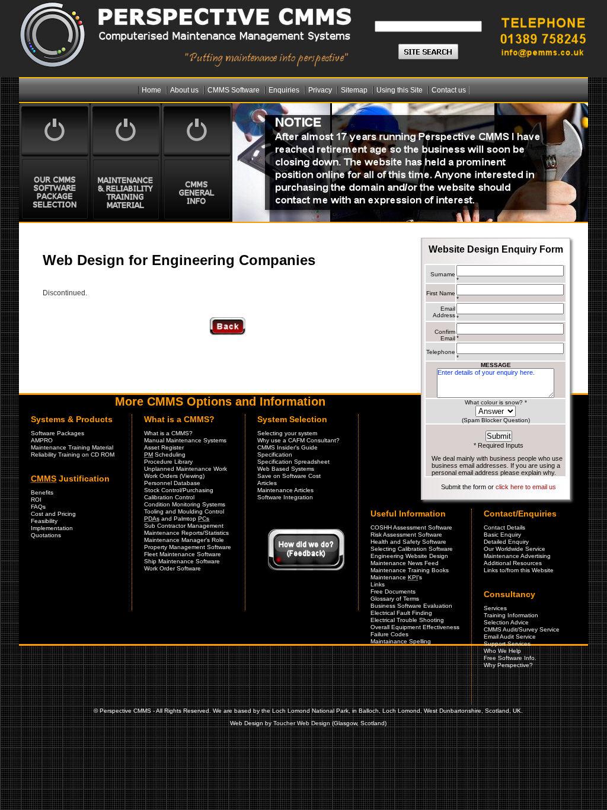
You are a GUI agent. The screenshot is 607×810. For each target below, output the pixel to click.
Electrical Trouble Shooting (407, 620)
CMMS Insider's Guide (287, 447)
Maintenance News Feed (404, 563)
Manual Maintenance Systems (185, 440)
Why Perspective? (508, 665)
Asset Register (164, 447)
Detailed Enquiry (506, 541)
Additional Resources (513, 563)
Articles (267, 483)
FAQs (38, 506)
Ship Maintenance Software (182, 561)
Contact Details (504, 527)
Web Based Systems (285, 468)
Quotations (46, 535)
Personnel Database (172, 483)
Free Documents (393, 591)
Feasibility (44, 521)
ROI (36, 499)
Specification (274, 454)
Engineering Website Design (409, 556)
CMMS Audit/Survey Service (522, 629)
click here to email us (526, 486)
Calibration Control (169, 497)
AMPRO (42, 440)
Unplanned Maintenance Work (185, 468)
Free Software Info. (510, 658)
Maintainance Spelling (400, 641)
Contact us (449, 90)
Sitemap (355, 90)
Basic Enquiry (502, 534)
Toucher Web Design (301, 723)
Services (495, 608)
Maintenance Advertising (517, 556)
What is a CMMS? (168, 433)
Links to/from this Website (519, 570)
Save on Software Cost (289, 476)
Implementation (52, 528)
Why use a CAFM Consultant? (298, 440)
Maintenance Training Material (72, 447)
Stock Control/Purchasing (178, 490)
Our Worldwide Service (514, 549)
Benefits (42, 492)
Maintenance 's (396, 577)
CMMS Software (234, 90)
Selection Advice (506, 622)
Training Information (511, 615)
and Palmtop (176, 518)
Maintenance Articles (285, 490)
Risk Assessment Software (406, 534)
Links (377, 584)
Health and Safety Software (408, 541)
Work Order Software (172, 568)
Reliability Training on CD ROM (72, 454)
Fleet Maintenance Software (182, 554)
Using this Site (400, 90)
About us (185, 90)
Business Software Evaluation (411, 605)
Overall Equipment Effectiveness (414, 627)
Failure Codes (389, 634)
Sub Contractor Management (183, 525)
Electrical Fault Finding (401, 613)
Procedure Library (168, 461)
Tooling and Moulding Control (184, 511)
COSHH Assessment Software (411, 527)
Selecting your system (287, 433)
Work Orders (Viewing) (174, 476)
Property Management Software (187, 547)
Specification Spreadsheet (293, 461)
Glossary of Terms (394, 598)
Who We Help (502, 651)
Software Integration (285, 497)
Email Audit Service (510, 636)
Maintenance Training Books (409, 570)
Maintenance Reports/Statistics (186, 533)
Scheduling (165, 454)
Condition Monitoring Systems (184, 504)
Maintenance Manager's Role (184, 540)
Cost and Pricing (53, 514)
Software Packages (57, 433)
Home (152, 90)
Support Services (507, 643)
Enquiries (285, 90)
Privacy (321, 90)
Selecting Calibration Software (411, 549)
